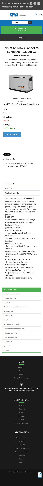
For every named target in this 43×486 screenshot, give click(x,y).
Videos (6, 350)
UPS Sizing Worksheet (12, 324)
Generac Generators (27, 60)
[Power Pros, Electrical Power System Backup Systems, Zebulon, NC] (40, 478)
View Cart (21, 405)
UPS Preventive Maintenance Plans (16, 307)
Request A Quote (10, 298)
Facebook (21, 367)
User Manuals (8, 311)
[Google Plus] (31, 3)
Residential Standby (13, 62)
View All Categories (21, 423)
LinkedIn (21, 374)
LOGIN (40, 14)
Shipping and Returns (11, 333)
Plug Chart (7, 320)
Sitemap (21, 420)
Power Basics (8, 316)
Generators (12, 60)
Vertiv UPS (21, 445)
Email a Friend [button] (12, 134)
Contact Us (8, 342)
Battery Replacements (12, 294)
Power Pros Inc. (26, 472)
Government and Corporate (14, 329)
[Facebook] (34, 3)
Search (21, 412)
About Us (7, 346)
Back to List (21, 101)
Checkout (21, 409)
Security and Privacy (11, 337)
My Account (21, 416)
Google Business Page (21, 378)
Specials (7, 303)
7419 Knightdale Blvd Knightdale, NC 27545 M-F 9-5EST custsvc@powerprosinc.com (21, 389)
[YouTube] (38, 3)
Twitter (21, 371)
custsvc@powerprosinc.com (17, 6)
